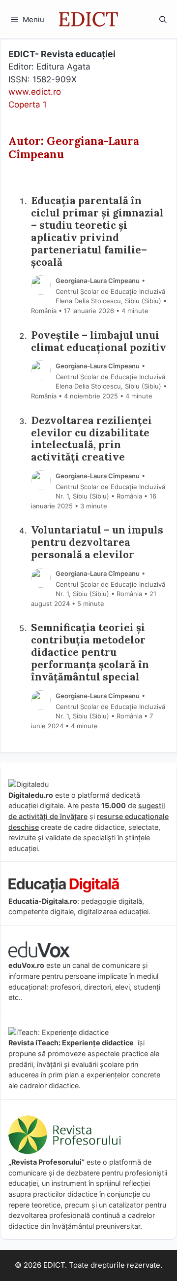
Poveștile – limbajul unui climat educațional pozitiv (98, 341)
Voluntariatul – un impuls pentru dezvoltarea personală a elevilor (97, 542)
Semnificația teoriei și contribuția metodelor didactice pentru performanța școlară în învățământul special (90, 652)
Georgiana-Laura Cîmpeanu (98, 281)
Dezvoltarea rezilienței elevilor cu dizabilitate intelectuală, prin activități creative (91, 439)
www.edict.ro (34, 92)
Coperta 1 (27, 104)
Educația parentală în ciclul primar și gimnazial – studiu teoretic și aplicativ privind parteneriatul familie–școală (97, 232)
